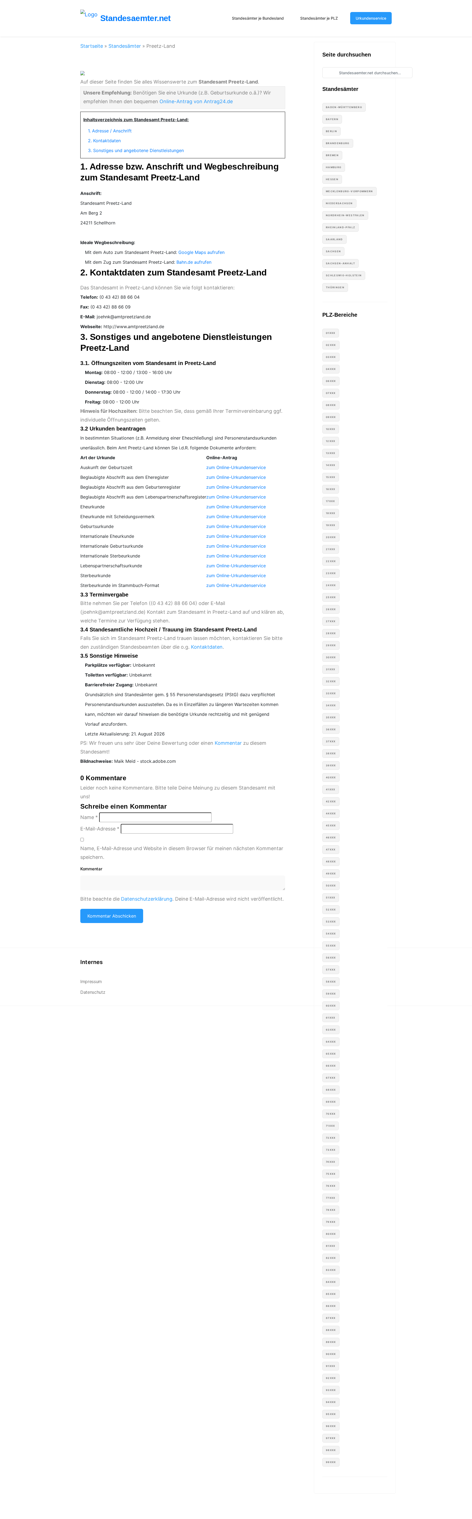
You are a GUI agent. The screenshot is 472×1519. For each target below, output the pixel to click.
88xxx (331, 1329)
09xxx (331, 417)
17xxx (330, 501)
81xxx (330, 1245)
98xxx (331, 1450)
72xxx (331, 1137)
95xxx (331, 1414)
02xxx (331, 344)
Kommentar (228, 743)
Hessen (332, 179)
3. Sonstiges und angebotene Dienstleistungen (136, 150)
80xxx (331, 1233)
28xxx (331, 633)
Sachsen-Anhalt (340, 263)
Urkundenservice (371, 18)
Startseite (91, 46)
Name (89, 817)
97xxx (331, 1438)
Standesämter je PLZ (319, 18)
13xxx (330, 453)
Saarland (334, 239)
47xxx (331, 849)
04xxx (331, 368)
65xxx (331, 1053)
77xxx (330, 1197)
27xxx (331, 621)
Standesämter (124, 46)
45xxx (331, 825)
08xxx (331, 405)
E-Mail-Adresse (99, 829)
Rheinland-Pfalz (340, 227)
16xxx (330, 489)
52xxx (331, 909)
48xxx (331, 861)
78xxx (331, 1209)
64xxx (331, 1041)
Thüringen (335, 287)
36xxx (331, 729)
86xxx (331, 1305)
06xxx (331, 380)
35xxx (331, 717)
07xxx (331, 392)
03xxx (331, 356)
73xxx (331, 1149)
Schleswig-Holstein (344, 275)
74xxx (330, 1161)
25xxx (331, 597)
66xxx (331, 1065)
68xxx (331, 1089)
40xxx (331, 777)
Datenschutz (92, 992)
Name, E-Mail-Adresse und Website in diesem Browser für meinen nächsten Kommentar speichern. (181, 852)
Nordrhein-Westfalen (345, 215)
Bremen (332, 155)
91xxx (330, 1365)
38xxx (331, 753)
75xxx (331, 1173)
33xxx (331, 693)
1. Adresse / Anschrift (110, 130)
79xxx (331, 1221)
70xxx (331, 1113)
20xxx (331, 537)
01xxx (330, 332)
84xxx (331, 1281)
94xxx (331, 1402)
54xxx (331, 933)
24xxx (331, 585)
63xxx (331, 1029)
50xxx (331, 885)
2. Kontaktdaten (104, 140)
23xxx (331, 573)
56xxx (331, 957)
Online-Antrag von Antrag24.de (196, 101)
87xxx (331, 1317)
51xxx (330, 897)
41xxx (330, 789)
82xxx (331, 1257)
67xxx (331, 1077)
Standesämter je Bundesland (258, 18)
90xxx (331, 1353)
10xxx (330, 429)
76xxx (331, 1185)
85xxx (331, 1293)
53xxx (331, 921)
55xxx (331, 945)
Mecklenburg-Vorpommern (349, 191)
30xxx (331, 657)
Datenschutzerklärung (146, 899)
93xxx (331, 1390)
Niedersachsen (339, 203)
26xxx (331, 609)
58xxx (331, 981)
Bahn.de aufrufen (193, 262)
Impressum (91, 981)
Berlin (331, 131)
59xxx (331, 993)
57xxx (331, 969)
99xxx (331, 1462)
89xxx (331, 1341)
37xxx (331, 741)
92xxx (331, 1377)
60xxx (331, 1005)
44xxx (331, 813)
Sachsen (333, 251)
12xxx (330, 441)
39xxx (331, 765)
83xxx (331, 1269)
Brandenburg (338, 143)
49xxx (331, 873)
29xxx (331, 645)
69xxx (331, 1101)
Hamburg (333, 167)
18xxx (330, 513)
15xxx (330, 477)
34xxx (331, 705)
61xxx (330, 1017)
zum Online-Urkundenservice (236, 467)
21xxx (330, 549)
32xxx (331, 681)
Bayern (332, 119)
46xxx (331, 837)
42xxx (331, 801)
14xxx (330, 465)
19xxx (330, 525)
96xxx (331, 1426)
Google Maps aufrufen (201, 252)
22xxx (331, 561)
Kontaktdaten (207, 647)
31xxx (330, 669)
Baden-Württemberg (344, 107)
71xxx (330, 1125)
